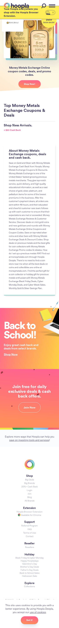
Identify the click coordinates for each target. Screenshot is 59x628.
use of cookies (38, 612)
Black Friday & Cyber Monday (29, 557)
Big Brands (29, 483)
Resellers (29, 547)
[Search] (44, 6)
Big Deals (29, 479)
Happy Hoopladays (30, 560)
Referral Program (29, 525)
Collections (29, 586)
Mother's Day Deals (29, 566)
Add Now (48, 14)
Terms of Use (29, 532)
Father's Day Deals (30, 569)
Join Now (29, 407)
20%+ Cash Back (29, 486)
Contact (29, 536)
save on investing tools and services (29, 440)
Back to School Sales (29, 572)
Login (29, 490)
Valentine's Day (29, 563)
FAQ (30, 529)
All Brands (29, 500)
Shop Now (11, 354)
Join (29, 493)
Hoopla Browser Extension (29, 511)
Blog (29, 497)
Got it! (29, 620)
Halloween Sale (29, 575)
